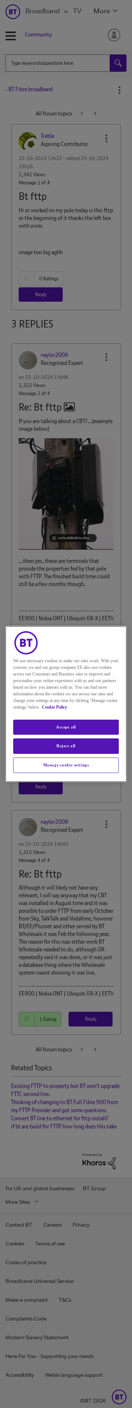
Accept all (66, 727)
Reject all (66, 746)
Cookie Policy (54, 707)
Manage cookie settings (66, 765)
